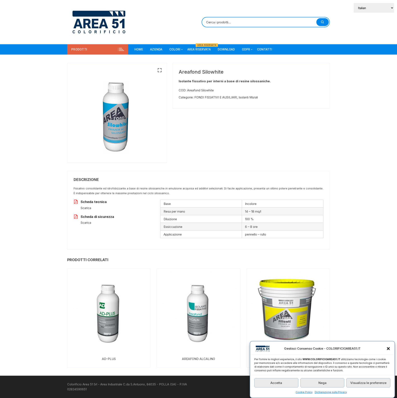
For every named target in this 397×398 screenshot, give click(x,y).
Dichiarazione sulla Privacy (331, 392)
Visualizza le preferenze (368, 383)
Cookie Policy (304, 392)
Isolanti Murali (248, 97)
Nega (322, 383)
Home (138, 49)
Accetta (276, 383)
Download (226, 49)
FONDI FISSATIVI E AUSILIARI (215, 97)
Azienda (156, 49)
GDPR (246, 49)
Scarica (86, 208)
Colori (174, 49)
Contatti (264, 49)
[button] (388, 349)
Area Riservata (200, 47)
